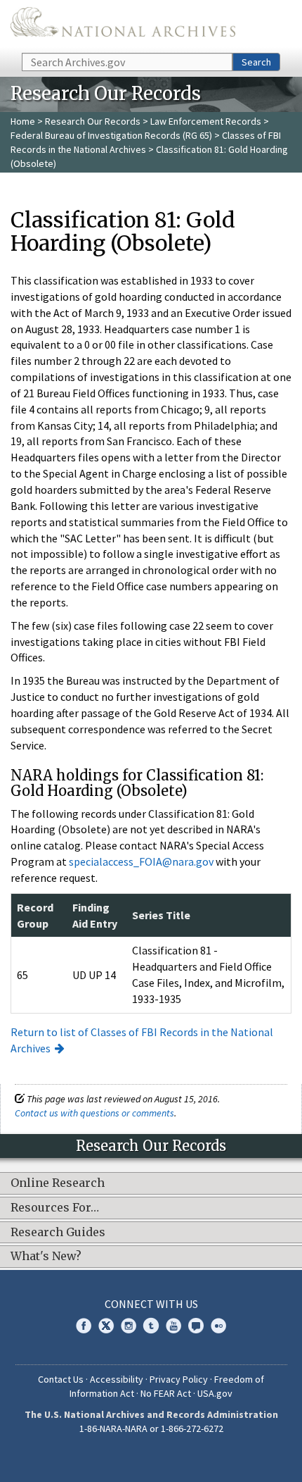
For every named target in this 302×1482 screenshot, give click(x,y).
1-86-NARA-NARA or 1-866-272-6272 (151, 1428)
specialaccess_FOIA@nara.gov (141, 861)
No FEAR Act (165, 1393)
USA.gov (214, 1393)
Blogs (196, 1325)
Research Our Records (92, 121)
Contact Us (61, 1379)
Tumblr (151, 1325)
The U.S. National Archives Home (123, 25)
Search (256, 62)
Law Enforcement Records (205, 121)
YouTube (173, 1325)
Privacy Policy (179, 1379)
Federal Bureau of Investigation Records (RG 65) (111, 135)
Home (23, 121)
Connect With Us (151, 1304)
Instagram (128, 1325)
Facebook (83, 1325)
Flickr (218, 1325)
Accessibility (116, 1379)
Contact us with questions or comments (94, 1113)
